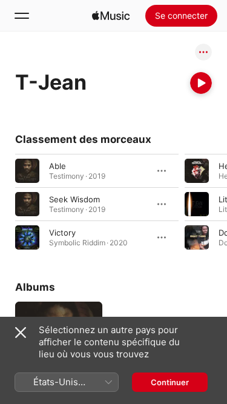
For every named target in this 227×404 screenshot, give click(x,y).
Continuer (170, 382)
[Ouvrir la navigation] (21, 15)
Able (57, 166)
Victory (62, 232)
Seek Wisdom (74, 199)
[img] (111, 15)
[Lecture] (201, 83)
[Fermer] (20, 332)
